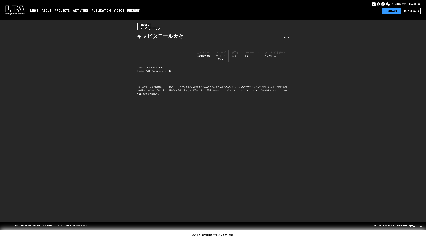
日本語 (398, 4)
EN (392, 4)
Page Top (417, 227)
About (46, 11)
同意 (231, 235)
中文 (404, 4)
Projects (62, 11)
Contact (391, 11)
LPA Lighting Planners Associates (15, 10)
